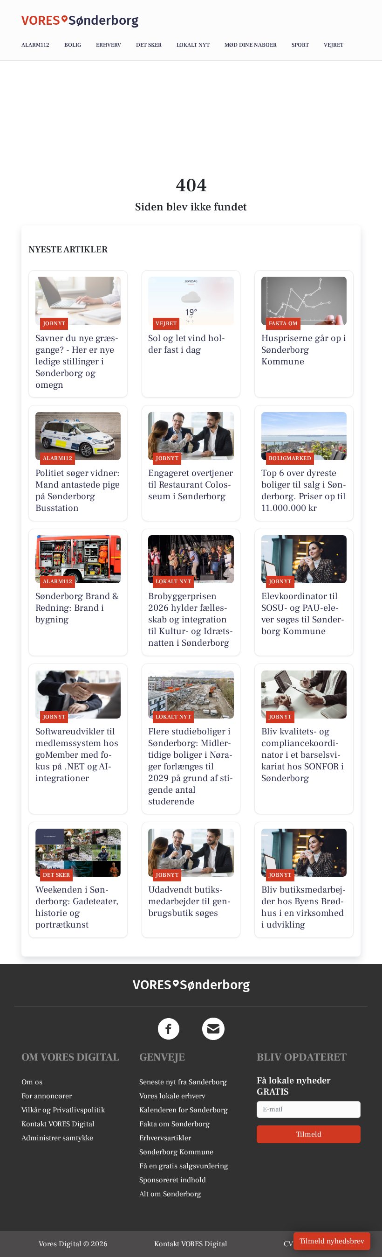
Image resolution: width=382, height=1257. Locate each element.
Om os (31, 1082)
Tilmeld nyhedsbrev (332, 1241)
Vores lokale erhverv (172, 1096)
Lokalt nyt (193, 45)
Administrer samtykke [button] (57, 1138)
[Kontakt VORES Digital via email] (213, 1029)
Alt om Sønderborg (170, 1194)
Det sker (149, 45)
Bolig (72, 45)
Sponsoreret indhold (172, 1180)
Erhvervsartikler (165, 1138)
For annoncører (46, 1096)
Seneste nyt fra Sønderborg (183, 1082)
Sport (300, 45)
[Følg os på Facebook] (168, 1029)
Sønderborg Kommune (176, 1152)
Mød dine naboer (251, 45)
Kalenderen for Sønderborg (183, 1110)
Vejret (333, 45)
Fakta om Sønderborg (174, 1124)
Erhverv (108, 45)
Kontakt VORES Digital (58, 1124)
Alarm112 (35, 45)
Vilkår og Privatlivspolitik (63, 1110)
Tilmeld (308, 1134)
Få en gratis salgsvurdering (183, 1166)
